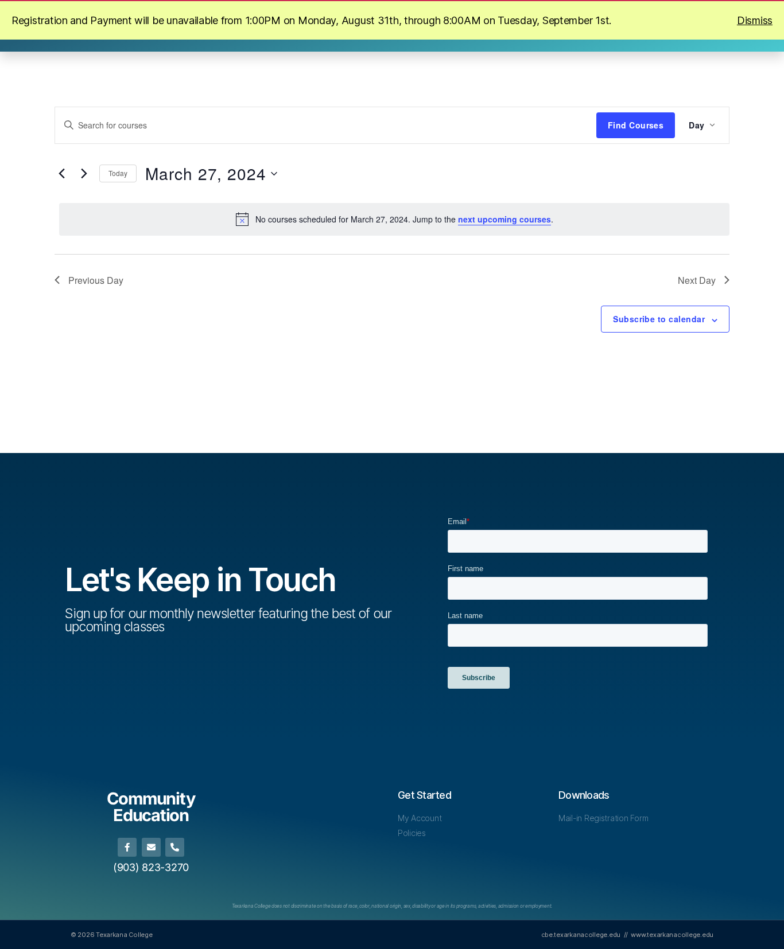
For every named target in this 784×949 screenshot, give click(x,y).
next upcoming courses (504, 219)
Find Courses (636, 125)
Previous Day (95, 280)
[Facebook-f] (127, 847)
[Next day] (84, 174)
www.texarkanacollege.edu (672, 935)
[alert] (394, 219)
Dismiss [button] (755, 20)
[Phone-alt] (174, 847)
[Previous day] (61, 174)
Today (117, 173)
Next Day (697, 280)
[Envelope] (151, 847)
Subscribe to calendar (659, 319)
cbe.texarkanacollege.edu (581, 935)
